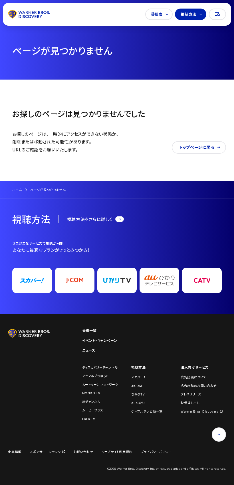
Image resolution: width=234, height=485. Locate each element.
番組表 (157, 14)
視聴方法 (188, 14)
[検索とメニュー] (217, 14)
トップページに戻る (197, 147)
